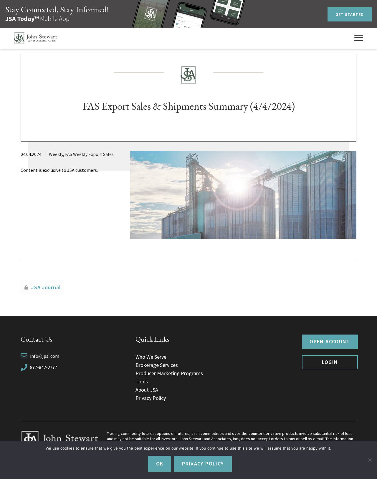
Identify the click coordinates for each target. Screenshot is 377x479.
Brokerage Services (156, 365)
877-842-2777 (43, 367)
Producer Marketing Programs (169, 373)
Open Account (330, 341)
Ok (159, 463)
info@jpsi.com (44, 356)
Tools (141, 381)
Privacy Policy (150, 398)
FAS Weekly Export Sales (89, 154)
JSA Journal (46, 287)
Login (330, 362)
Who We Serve (150, 356)
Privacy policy (203, 463)
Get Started (349, 14)
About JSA (146, 389)
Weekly (56, 154)
